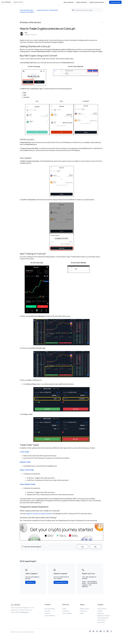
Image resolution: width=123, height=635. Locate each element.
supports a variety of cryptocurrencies (39, 514)
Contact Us (83, 611)
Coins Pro (47, 613)
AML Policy (101, 613)
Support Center (18, 2)
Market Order (25, 462)
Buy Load (47, 611)
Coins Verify (101, 622)
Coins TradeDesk (50, 615)
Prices (64, 609)
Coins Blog (65, 611)
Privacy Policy (102, 620)
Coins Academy (67, 613)
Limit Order (24, 452)
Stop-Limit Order (27, 470)
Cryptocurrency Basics (27, 12)
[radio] (82, 547)
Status (82, 613)
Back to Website (69, 2)
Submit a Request (81, 2)
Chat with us (30, 582)
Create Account (115, 2)
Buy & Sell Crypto (50, 609)
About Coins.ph (102, 609)
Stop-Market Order (27, 484)
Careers (100, 611)
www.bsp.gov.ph (24, 612)
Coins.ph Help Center (26, 10)
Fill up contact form (61, 582)
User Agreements (103, 618)
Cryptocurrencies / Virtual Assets (47, 10)
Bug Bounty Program (104, 615)
